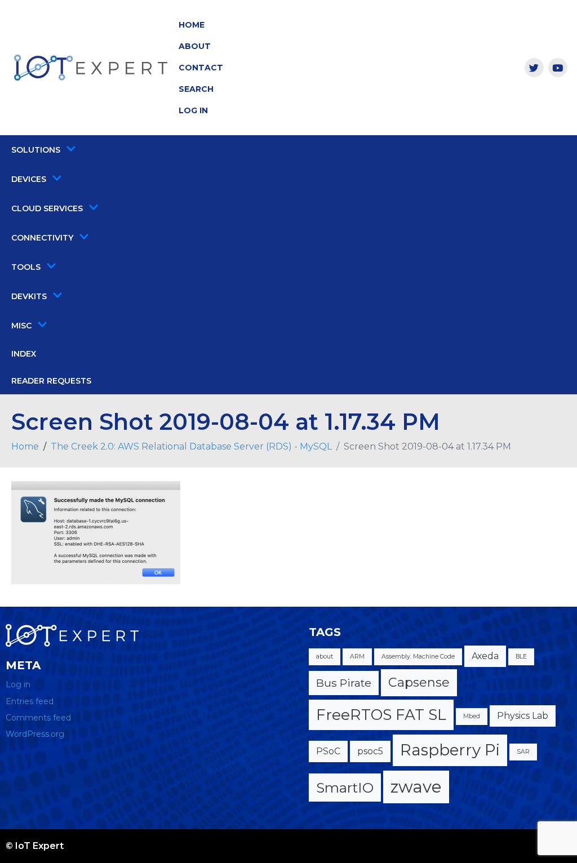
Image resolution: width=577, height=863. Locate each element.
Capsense (419, 682)
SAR (523, 751)
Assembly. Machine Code (418, 656)
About (195, 46)
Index (23, 354)
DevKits (29, 296)
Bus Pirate (343, 682)
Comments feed (38, 718)
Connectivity (42, 238)
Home (192, 25)
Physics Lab (522, 715)
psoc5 (370, 751)
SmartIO (345, 787)
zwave (416, 787)
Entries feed (30, 701)
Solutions (35, 150)
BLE (521, 656)
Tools (26, 267)
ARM (357, 656)
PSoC (328, 751)
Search (196, 89)
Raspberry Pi (450, 749)
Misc (21, 326)
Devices (28, 179)
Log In (193, 110)
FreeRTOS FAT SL (381, 714)
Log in (18, 684)
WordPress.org (35, 734)
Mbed (471, 716)
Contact (201, 68)
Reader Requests (51, 381)
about (324, 656)
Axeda (485, 656)
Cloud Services (47, 208)
